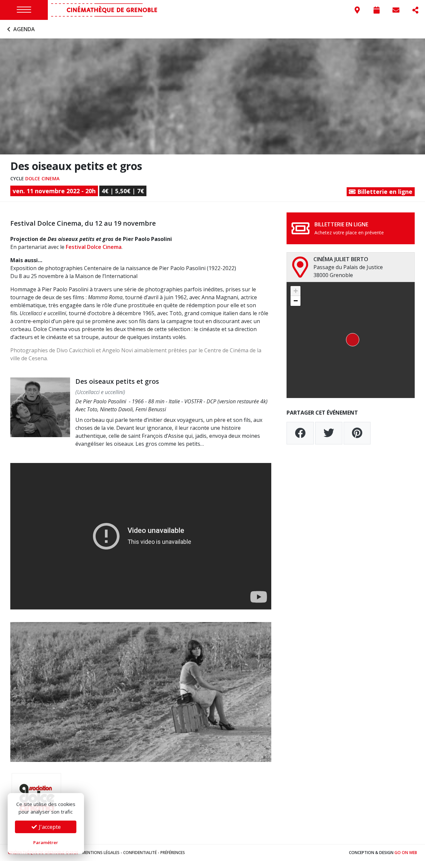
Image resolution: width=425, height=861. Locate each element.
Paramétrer (45, 842)
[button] (351, 340)
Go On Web (405, 852)
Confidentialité (140, 852)
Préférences (172, 852)
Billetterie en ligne (384, 192)
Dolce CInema (42, 178)
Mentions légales (101, 852)
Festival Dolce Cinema (94, 247)
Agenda (23, 29)
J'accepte (49, 827)
